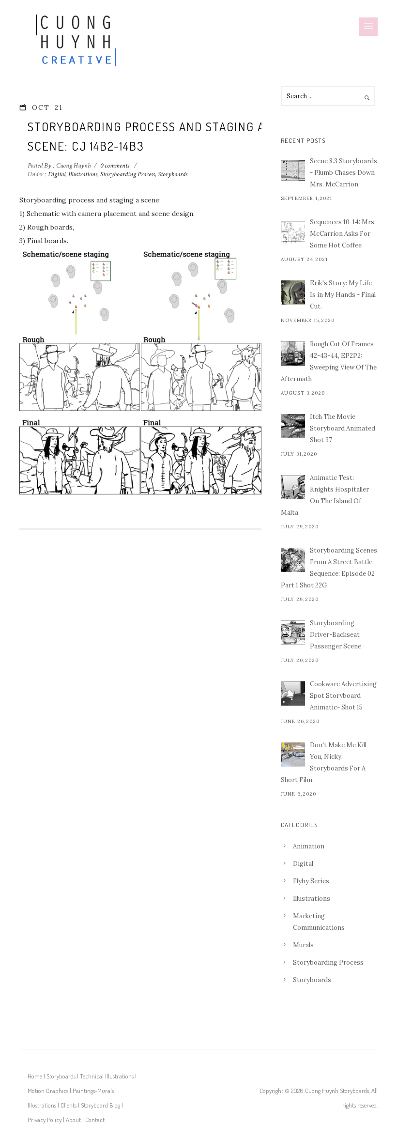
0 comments (114, 165)
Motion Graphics (48, 1090)
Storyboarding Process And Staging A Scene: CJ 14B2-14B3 (146, 136)
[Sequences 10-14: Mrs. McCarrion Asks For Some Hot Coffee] (293, 231)
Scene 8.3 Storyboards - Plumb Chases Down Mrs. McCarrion (343, 172)
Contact (95, 1120)
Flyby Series (311, 881)
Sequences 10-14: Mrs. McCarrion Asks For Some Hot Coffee (343, 233)
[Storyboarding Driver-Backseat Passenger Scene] (293, 632)
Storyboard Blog (100, 1105)
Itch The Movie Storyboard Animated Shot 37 (342, 428)
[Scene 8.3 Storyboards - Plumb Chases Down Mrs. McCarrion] (293, 170)
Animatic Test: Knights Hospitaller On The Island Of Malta (325, 495)
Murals (303, 945)
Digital (55, 174)
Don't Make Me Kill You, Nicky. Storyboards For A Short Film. (323, 762)
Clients (68, 1105)
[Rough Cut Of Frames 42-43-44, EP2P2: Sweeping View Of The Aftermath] (293, 353)
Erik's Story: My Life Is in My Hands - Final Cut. (343, 294)
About (73, 1120)
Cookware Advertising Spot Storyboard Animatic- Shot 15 (343, 695)
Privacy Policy (44, 1120)
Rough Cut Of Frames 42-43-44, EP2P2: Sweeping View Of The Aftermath (329, 361)
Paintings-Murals (93, 1090)
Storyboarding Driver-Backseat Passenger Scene (335, 634)
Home (35, 1076)
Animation (308, 846)
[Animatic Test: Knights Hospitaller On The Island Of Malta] (293, 487)
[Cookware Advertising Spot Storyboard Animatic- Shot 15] (293, 693)
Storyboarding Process (127, 174)
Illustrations (82, 174)
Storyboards (172, 174)
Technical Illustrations (107, 1076)
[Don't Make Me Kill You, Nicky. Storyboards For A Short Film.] (293, 754)
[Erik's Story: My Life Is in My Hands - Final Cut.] (293, 292)
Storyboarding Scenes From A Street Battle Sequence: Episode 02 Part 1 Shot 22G (329, 567)
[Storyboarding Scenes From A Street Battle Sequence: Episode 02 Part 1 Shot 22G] (293, 560)
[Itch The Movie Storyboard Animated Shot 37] (293, 426)
